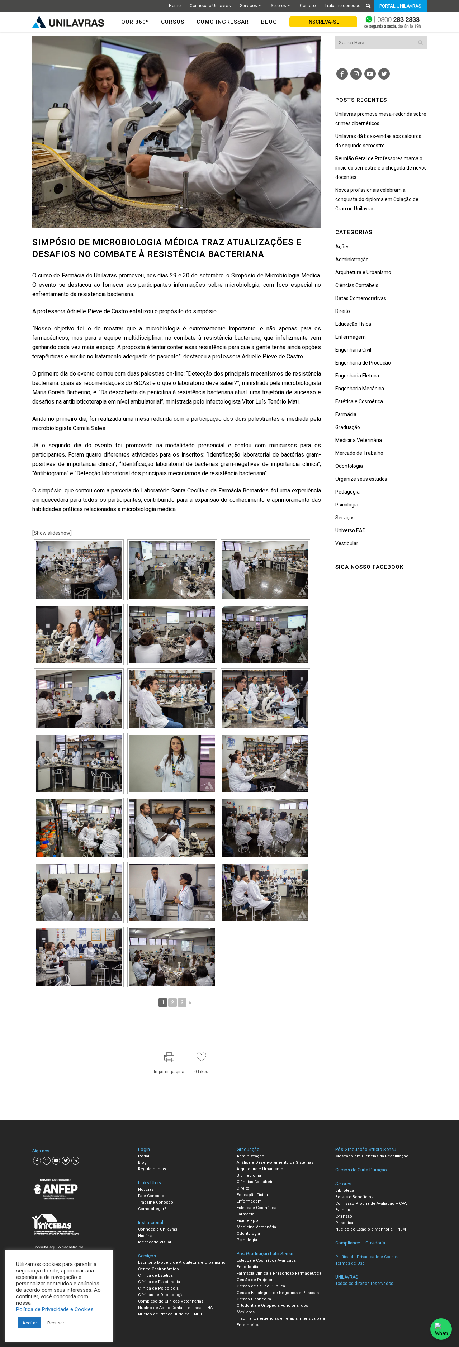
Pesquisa (344, 1222)
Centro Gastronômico (158, 1269)
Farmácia (345, 414)
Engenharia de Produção (363, 363)
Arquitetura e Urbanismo (363, 272)
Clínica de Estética (155, 1275)
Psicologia (346, 505)
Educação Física (353, 324)
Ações (342, 246)
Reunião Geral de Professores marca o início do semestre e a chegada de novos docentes (381, 168)
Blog (142, 1162)
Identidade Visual (154, 1242)
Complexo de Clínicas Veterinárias (170, 1301)
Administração (352, 259)
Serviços (248, 5)
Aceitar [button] (29, 1322)
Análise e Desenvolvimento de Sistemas (275, 1162)
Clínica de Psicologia (158, 1288)
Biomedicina (249, 1175)
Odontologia (349, 466)
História (145, 1235)
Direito (342, 311)
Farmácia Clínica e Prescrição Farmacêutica (279, 1273)
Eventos (342, 1210)
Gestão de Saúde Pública (261, 1286)
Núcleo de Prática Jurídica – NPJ (170, 1314)
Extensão (343, 1216)
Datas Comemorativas (360, 298)
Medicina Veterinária (358, 440)
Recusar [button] (55, 1322)
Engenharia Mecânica (359, 388)
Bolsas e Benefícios (354, 1197)
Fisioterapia (248, 1220)
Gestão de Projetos (255, 1279)
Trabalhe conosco (342, 5)
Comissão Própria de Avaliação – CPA (371, 1203)
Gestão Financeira (254, 1299)
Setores (278, 5)
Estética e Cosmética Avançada (266, 1260)
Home (175, 5)
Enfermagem (350, 337)
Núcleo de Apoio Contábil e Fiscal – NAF (176, 1307)
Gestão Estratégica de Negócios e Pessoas (278, 1292)
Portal (143, 1156)
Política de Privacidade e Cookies (55, 1309)
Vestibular (346, 543)
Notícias (145, 1189)
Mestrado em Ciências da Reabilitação (371, 1156)
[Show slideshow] (52, 533)
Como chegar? (152, 1208)
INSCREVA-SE (323, 22)
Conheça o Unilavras (210, 5)
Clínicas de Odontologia (161, 1295)
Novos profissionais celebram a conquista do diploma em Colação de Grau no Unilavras (376, 199)
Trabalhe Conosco (155, 1202)
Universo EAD (350, 530)
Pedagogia (347, 492)
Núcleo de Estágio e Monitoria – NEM (370, 1229)
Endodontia (247, 1267)
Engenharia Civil (353, 350)
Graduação (347, 427)
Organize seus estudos (361, 479)
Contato (308, 5)
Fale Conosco (151, 1196)
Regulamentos (152, 1169)
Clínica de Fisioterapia (159, 1282)
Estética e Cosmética (359, 401)
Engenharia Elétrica (357, 376)
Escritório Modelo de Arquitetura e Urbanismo (182, 1262)
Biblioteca (344, 1190)
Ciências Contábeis (356, 285)
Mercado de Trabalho (359, 453)
